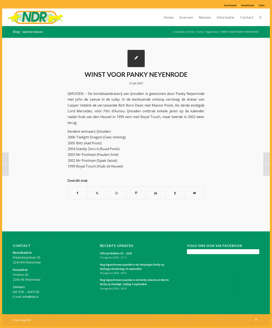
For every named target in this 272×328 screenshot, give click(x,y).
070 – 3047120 (29, 292)
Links (262, 5)
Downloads (247, 5)
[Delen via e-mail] (194, 193)
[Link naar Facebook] (256, 320)
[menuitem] (230, 5)
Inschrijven (230, 5)
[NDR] (35, 17)
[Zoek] (260, 17)
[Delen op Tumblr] (175, 193)
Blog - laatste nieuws (28, 32)
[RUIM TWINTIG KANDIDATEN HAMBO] (5, 164)
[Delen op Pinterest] (136, 193)
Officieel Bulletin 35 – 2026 (116, 253)
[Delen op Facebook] (77, 193)
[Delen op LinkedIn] (155, 193)
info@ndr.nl (30, 297)
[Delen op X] (97, 193)
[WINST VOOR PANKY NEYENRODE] (136, 58)
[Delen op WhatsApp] (116, 193)
